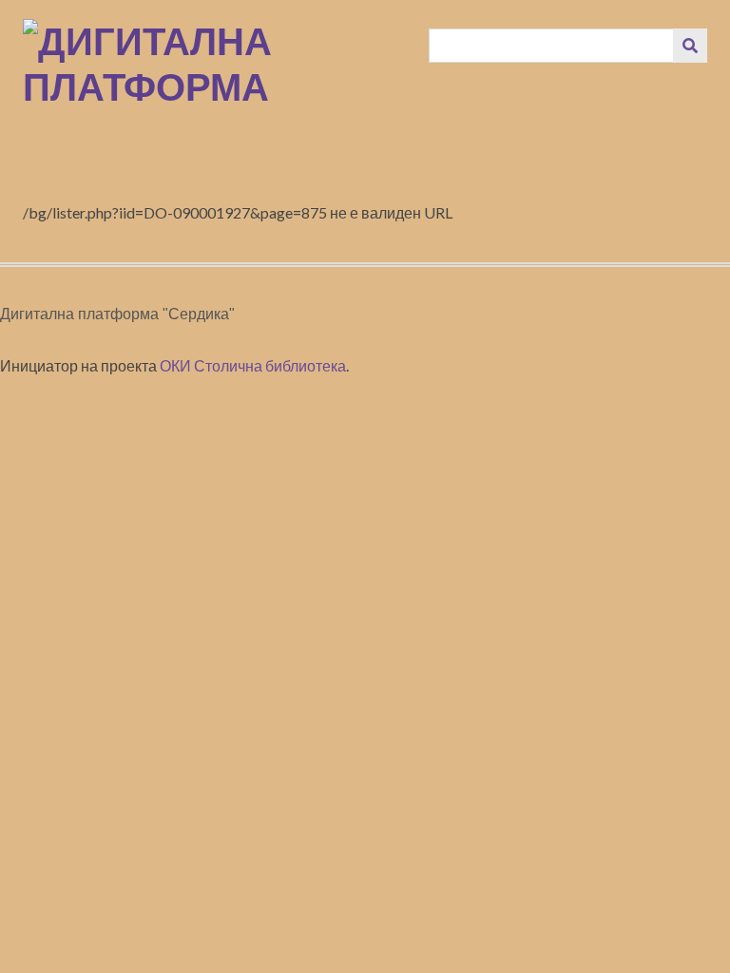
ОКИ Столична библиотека (253, 365)
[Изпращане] (690, 46)
